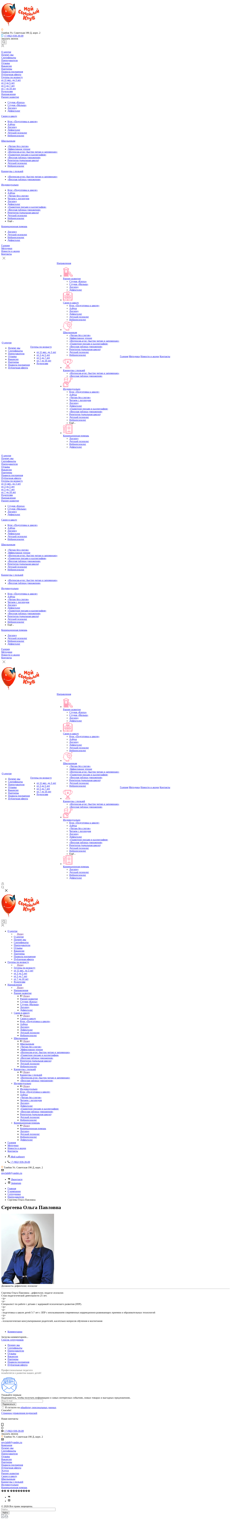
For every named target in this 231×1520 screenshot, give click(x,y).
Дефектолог (14, 110)
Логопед (12, 108)
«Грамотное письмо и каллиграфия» (27, 154)
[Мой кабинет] (2, 46)
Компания (6, 1445)
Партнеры (6, 69)
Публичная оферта (11, 74)
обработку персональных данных (38, 1407)
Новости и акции (10, 251)
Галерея (5, 245)
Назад (20, 934)
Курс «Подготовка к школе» (23, 121)
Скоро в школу (9, 116)
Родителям (7, 91)
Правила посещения (12, 71)
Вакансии (6, 66)
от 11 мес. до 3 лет (11, 80)
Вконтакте (16, 1179)
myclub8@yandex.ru (11, 1173)
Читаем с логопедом (18, 198)
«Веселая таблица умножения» (24, 157)
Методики (6, 248)
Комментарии (15, 1331)
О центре (6, 52)
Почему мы (7, 54)
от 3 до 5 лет (8, 83)
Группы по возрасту (12, 77)
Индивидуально (10, 184)
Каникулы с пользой (12, 171)
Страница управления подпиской (19, 1413)
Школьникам (8, 141)
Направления (8, 94)
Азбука (11, 124)
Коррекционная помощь (14, 226)
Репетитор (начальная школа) (23, 160)
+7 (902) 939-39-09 (13, 35)
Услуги (5, 1470)
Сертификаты (8, 57)
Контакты (6, 254)
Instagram (16, 1183)
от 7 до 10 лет (8, 88)
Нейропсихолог (16, 135)
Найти (5, 1513)
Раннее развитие (10, 97)
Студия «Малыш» (17, 105)
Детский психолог (17, 132)
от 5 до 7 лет (8, 85)
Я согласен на (30, 1407)
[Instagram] (9, 1501)
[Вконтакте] (9, 1497)
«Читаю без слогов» (18, 146)
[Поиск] (4, 42)
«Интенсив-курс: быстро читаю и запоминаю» (33, 152)
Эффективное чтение (19, 149)
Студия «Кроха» (16, 102)
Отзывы (5, 63)
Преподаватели (9, 60)
